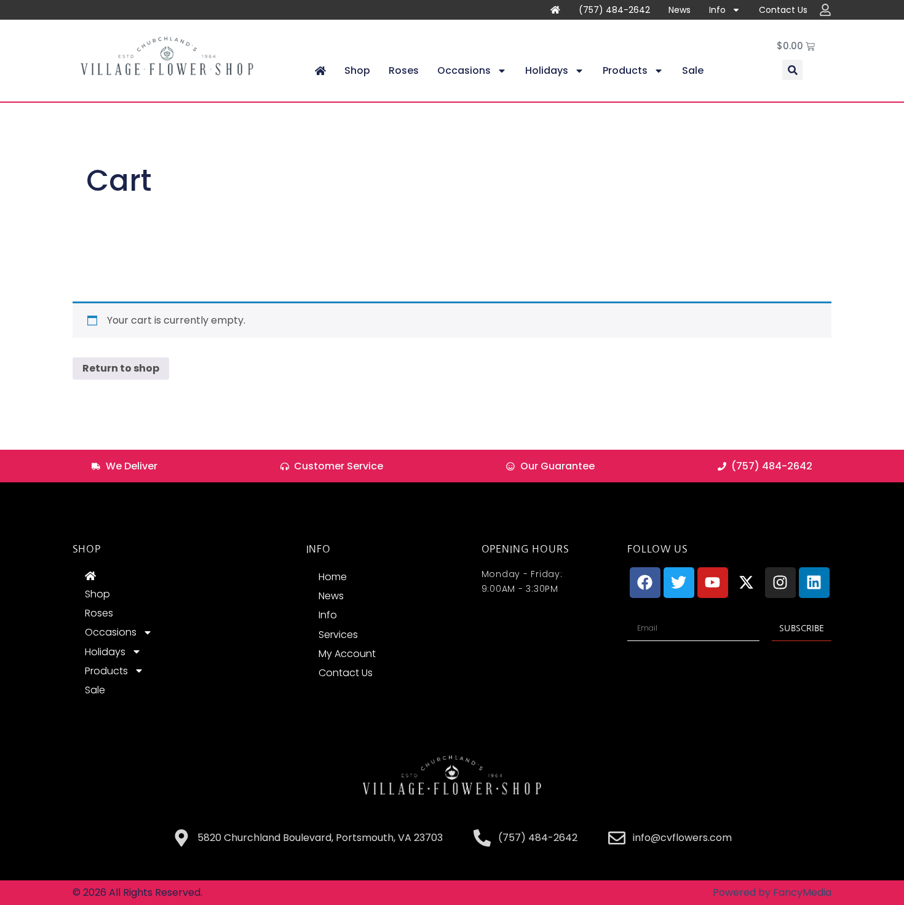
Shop (357, 70)
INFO (318, 549)
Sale (693, 70)
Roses (404, 70)
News (679, 10)
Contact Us (783, 10)
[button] (792, 70)
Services (338, 635)
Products (625, 70)
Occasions (464, 70)
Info (717, 10)
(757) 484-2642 (614, 10)
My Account (347, 654)
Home (333, 577)
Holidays (546, 70)
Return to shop (120, 368)
